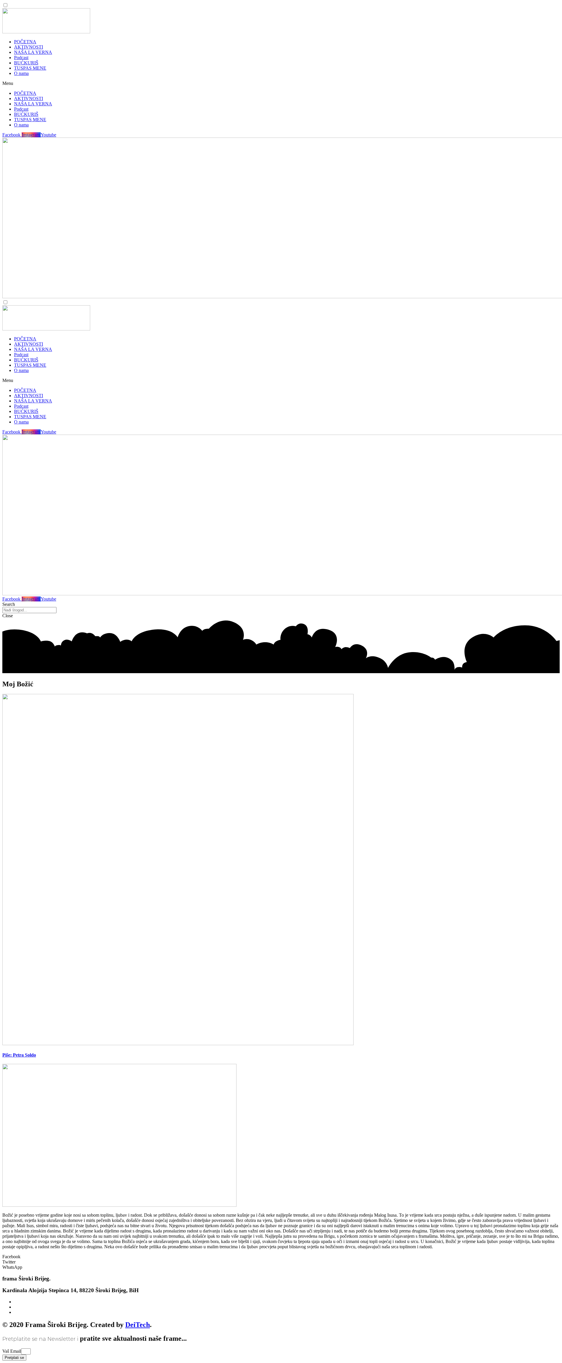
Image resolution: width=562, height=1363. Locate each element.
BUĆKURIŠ (26, 62)
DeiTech (137, 1324)
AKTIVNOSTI (28, 46)
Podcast (21, 57)
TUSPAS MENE (30, 68)
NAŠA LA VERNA (33, 52)
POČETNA (25, 41)
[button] (281, 83)
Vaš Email (11, 1351)
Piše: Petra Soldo (19, 1054)
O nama (21, 73)
